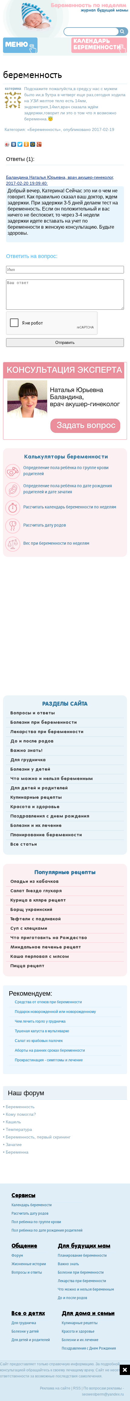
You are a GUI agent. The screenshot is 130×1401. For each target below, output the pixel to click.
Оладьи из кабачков (34, 882)
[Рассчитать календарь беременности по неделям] (63, 513)
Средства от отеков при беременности (48, 1002)
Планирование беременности (46, 835)
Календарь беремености (31, 1205)
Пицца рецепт (27, 966)
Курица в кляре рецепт (38, 900)
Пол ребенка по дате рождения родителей (47, 1231)
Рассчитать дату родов (29, 1214)
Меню (16, 44)
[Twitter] (20, 144)
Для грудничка (28, 760)
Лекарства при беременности (46, 732)
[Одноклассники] (26, 144)
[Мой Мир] (33, 144)
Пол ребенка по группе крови (36, 1222)
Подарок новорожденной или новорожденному (55, 1012)
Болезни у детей (30, 769)
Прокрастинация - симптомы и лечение (49, 1060)
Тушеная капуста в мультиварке (42, 1031)
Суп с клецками (28, 928)
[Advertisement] (65, 624)
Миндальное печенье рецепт (45, 947)
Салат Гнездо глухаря (36, 891)
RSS (77, 1388)
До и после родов (32, 741)
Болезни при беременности (43, 722)
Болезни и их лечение (36, 826)
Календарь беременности (97, 45)
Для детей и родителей (39, 788)
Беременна (17, 1152)
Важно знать (68, 1264)
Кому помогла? (21, 1114)
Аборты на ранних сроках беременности (50, 1050)
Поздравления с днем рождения (49, 816)
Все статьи (23, 844)
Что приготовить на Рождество (48, 938)
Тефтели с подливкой (35, 919)
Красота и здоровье (35, 807)
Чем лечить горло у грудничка (40, 1021)
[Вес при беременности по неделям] (50, 550)
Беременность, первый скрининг (38, 1137)
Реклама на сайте (55, 1388)
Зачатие (14, 1144)
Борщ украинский (31, 910)
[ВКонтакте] (14, 144)
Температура (19, 1129)
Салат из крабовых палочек (39, 1041)
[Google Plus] (39, 144)
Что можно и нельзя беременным (51, 779)
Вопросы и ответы (32, 713)
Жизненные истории (28, 1264)
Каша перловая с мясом (39, 957)
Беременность (44, 129)
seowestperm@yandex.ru (103, 1394)
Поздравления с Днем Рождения (89, 1349)
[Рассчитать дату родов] (38, 532)
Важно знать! (26, 751)
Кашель (13, 1121)
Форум (17, 1256)
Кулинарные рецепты (36, 797)
